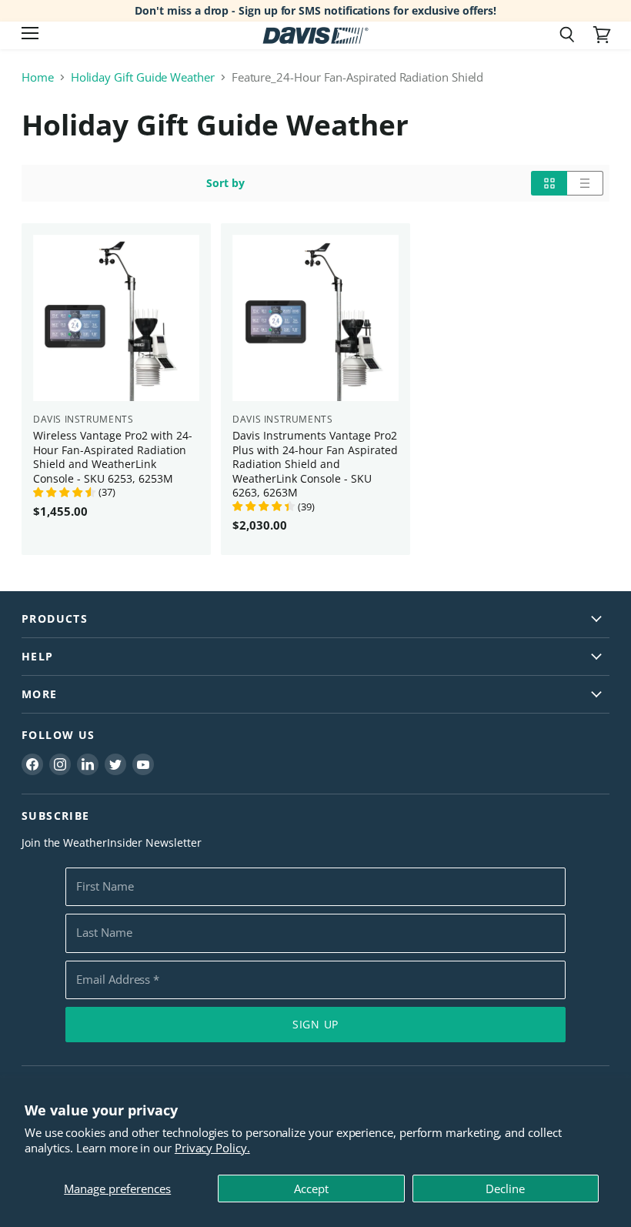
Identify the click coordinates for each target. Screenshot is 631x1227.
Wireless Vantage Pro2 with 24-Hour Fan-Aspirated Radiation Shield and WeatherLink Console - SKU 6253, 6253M (112, 456)
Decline (505, 1188)
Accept (311, 1188)
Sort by (225, 183)
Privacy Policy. (212, 1147)
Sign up (315, 1024)
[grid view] (549, 183)
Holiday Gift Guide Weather (143, 77)
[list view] (585, 183)
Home (38, 77)
